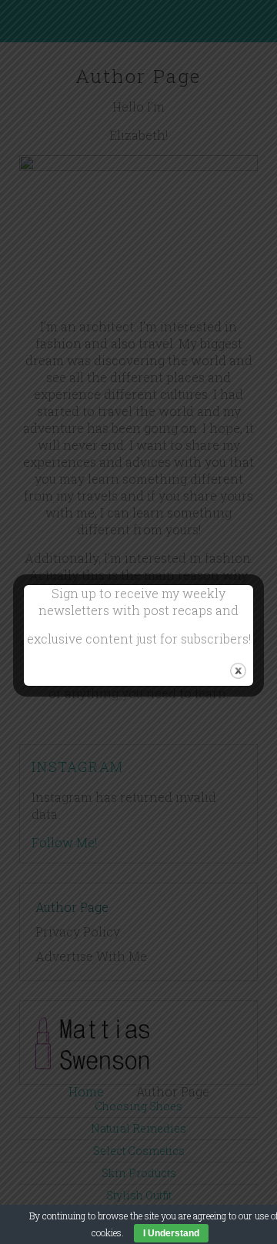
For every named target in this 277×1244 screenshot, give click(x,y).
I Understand (171, 1233)
